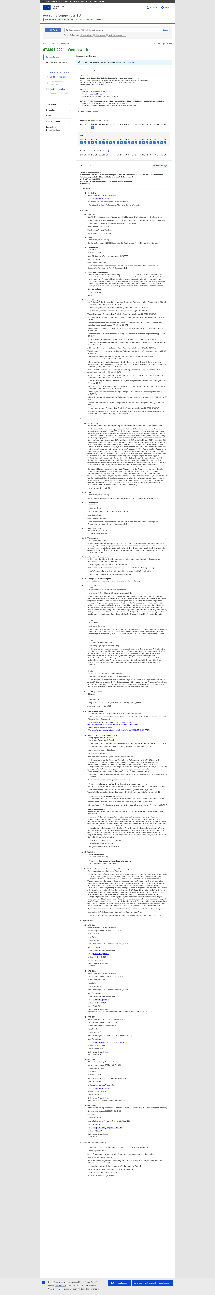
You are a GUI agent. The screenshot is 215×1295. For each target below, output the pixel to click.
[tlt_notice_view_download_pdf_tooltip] (81, 142)
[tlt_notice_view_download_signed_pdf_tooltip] (92, 127)
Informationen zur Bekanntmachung (53, 128)
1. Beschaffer (51, 104)
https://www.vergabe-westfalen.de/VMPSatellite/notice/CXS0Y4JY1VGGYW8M (121, 730)
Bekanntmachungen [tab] (51, 57)
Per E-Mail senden (57, 89)
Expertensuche (100, 35)
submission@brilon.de (95, 94)
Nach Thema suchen (116, 35)
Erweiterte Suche (86, 35)
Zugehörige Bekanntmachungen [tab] (55, 62)
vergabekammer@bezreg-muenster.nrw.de (109, 1042)
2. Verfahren (51, 110)
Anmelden (154, 7)
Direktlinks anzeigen (58, 77)
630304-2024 (129, 62)
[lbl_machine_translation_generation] (109, 151)
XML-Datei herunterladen (60, 72)
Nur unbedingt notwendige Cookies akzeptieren (152, 1283)
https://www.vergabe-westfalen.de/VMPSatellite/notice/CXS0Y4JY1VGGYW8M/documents (113, 723)
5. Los (48, 116)
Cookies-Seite (60, 1285)
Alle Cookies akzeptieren (120, 1283)
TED (44, 44)
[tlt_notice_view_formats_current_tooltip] (165, 166)
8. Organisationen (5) (54, 121)
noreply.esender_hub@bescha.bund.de (107, 1128)
